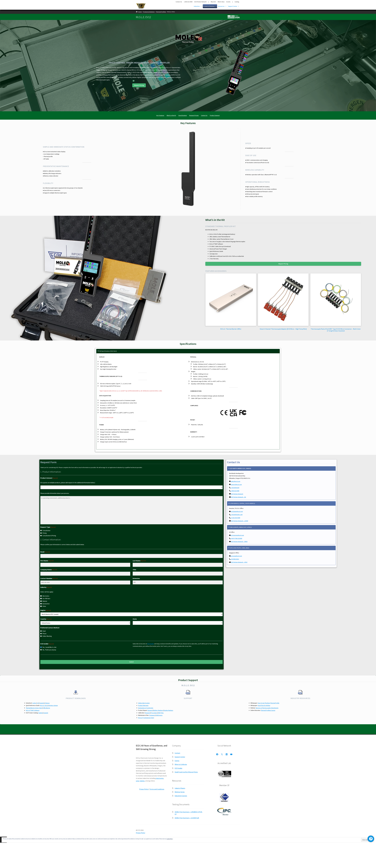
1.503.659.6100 (235, 488)
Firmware (152, 715)
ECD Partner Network (200, 2)
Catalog (237, 2)
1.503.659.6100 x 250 (236, 514)
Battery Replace (158, 710)
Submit (131, 662)
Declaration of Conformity (145, 708)
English (40, 713)
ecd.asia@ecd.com (236, 556)
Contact (177, 753)
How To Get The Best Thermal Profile (268, 703)
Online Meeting (47, 636)
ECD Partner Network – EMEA (239, 541)
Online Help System (144, 703)
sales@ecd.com (235, 481)
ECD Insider (150, 644)
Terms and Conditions (157, 789)
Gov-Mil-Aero (46, 598)
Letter (34, 703)
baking (142, 781)
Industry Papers (180, 788)
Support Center (232, 6)
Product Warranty (143, 705)
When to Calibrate (181, 764)
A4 (37, 703)
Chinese (47, 703)
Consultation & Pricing (49, 536)
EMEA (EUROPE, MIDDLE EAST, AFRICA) (241, 527)
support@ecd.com (236, 484)
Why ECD (213, 2)
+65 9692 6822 (235, 559)
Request (150, 710)
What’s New (221, 2)
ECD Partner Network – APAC (239, 562)
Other (44, 606)
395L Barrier (46, 708)
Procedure (154, 713)
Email (44, 631)
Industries (197, 6)
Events (228, 2)
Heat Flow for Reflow (264, 705)
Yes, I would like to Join (49, 647)
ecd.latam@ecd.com (237, 511)
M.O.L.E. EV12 (43, 705)
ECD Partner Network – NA (238, 497)
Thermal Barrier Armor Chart (34, 708)
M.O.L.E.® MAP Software (32, 710)
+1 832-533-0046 (235, 518)
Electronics (45, 596)
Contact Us (179, 2)
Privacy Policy (143, 789)
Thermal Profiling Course (268, 710)
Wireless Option (53, 705)
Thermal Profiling (161, 12)
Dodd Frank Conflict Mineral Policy (186, 772)
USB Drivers (159, 715)
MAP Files (161, 713)
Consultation (46, 530)
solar (137, 781)
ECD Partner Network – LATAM (239, 521)
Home (140, 12)
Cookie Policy (169, 838)
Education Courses (181, 796)
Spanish (41, 703)
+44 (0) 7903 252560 (236, 538)
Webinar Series (180, 792)
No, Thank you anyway (49, 650)
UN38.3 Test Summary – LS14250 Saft (187, 818)
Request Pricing (139, 85)
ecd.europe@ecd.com (237, 535)
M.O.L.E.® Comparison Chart (146, 718)
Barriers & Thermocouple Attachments (267, 708)
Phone (44, 634)
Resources (221, 6)
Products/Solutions (209, 6)
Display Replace (168, 710)
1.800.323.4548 (188, 2)
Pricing (44, 533)
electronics (160, 778)
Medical (44, 601)
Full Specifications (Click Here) (108, 351)
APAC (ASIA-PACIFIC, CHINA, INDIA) (239, 548)
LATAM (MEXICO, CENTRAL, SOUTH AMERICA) (242, 503)
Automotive (46, 604)
